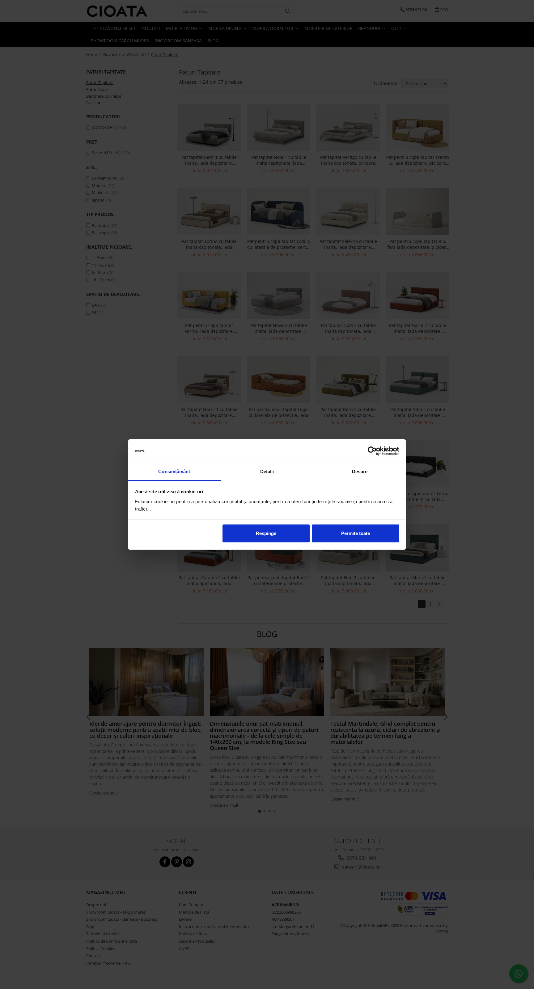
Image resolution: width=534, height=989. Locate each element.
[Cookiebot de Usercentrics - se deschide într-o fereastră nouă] (372, 451)
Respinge (266, 533)
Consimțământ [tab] (174, 471)
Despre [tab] (360, 471)
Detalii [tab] (267, 471)
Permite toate (355, 533)
